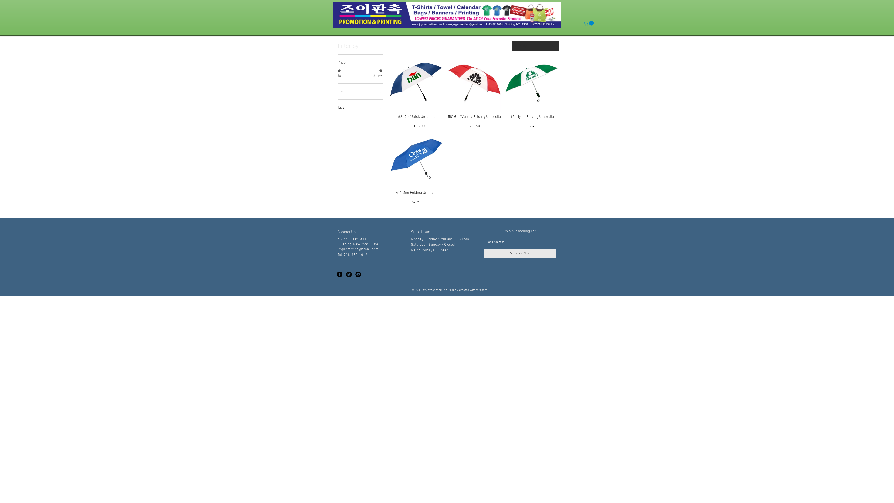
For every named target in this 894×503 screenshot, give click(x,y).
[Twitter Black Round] (349, 274)
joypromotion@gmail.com (358, 249)
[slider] (339, 71)
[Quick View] (416, 84)
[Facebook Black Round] (339, 274)
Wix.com (481, 290)
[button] (589, 23)
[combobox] (535, 46)
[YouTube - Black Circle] (358, 274)
